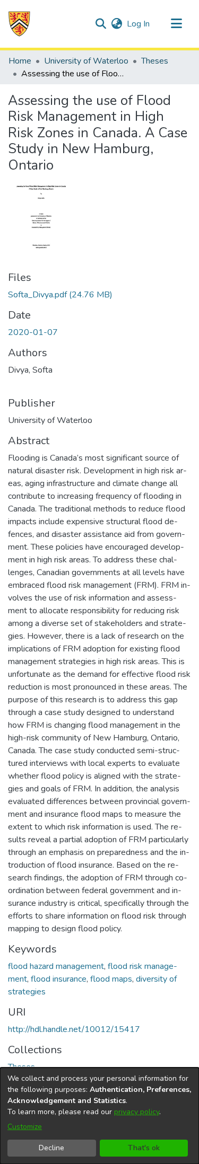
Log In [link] (139, 24)
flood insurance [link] (58, 979)
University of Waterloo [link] (86, 61)
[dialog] (99, 1116)
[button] (19, 24)
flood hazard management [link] (56, 966)
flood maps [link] (111, 979)
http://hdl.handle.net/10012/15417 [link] (74, 1029)
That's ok (144, 1148)
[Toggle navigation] (176, 24)
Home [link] (19, 61)
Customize (24, 1127)
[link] (60, 295)
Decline (51, 1148)
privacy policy (136, 1112)
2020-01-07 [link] (33, 332)
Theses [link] (154, 61)
